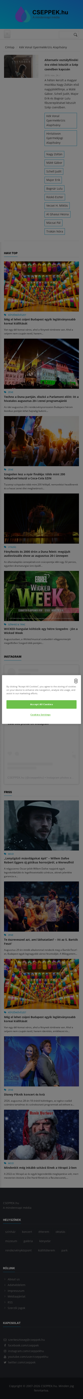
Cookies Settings (40, 714)
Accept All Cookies (41, 704)
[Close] (76, 681)
